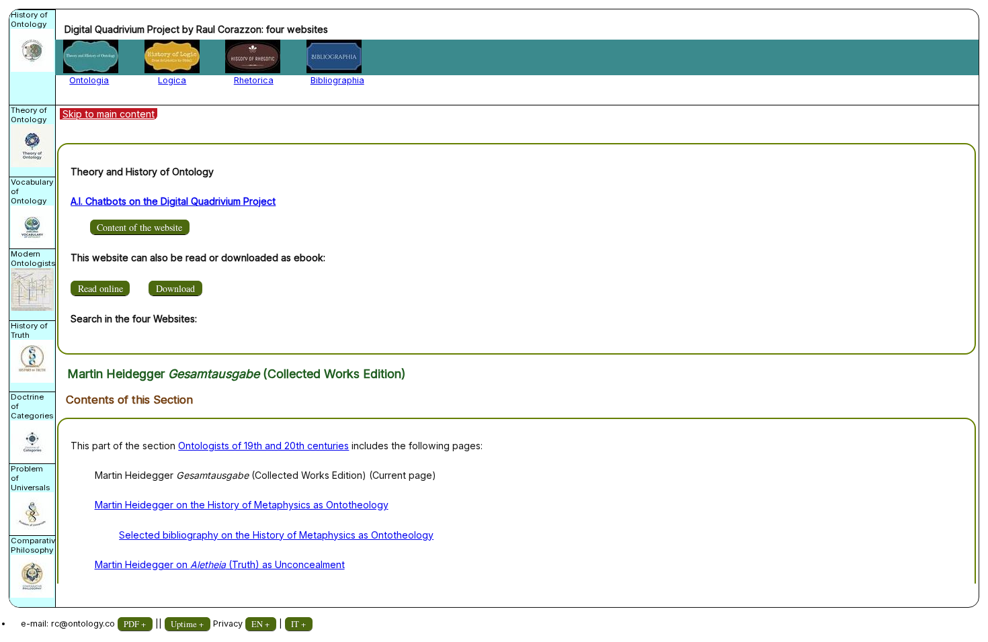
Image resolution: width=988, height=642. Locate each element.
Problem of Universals (30, 478)
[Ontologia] (90, 56)
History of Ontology (29, 19)
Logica (172, 80)
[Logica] (172, 56)
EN (257, 624)
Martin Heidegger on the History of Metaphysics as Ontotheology (241, 504)
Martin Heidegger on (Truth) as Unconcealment (220, 564)
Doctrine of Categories (32, 406)
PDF (131, 624)
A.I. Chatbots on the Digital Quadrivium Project (173, 201)
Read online (100, 288)
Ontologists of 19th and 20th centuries (263, 445)
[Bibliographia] (334, 56)
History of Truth (29, 330)
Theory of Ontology (29, 114)
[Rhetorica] (252, 56)
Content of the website (139, 227)
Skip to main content (109, 114)
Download (175, 288)
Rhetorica (254, 80)
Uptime (184, 624)
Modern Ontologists (33, 258)
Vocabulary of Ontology (32, 191)
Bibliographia (337, 80)
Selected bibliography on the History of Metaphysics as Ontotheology (276, 535)
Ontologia (89, 80)
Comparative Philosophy (33, 545)
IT (295, 624)
